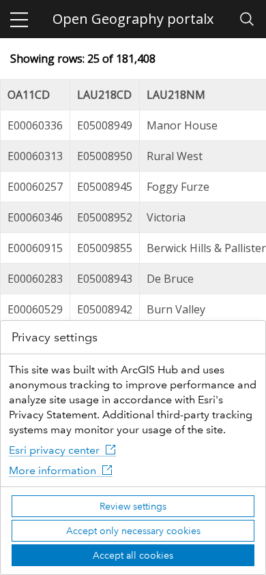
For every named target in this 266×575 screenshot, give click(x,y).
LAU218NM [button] (176, 94)
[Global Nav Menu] (19, 19)
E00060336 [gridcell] (35, 125)
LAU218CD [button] (104, 94)
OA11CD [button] (29, 94)
